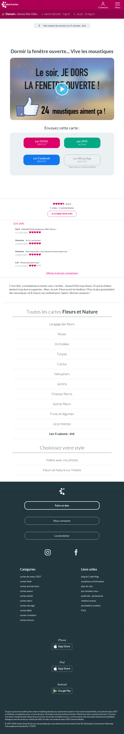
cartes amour (26, 591)
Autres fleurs (62, 404)
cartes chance (27, 620)
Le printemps (62, 424)
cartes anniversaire (29, 586)
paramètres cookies (90, 605)
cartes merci (26, 600)
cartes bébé (25, 610)
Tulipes (62, 354)
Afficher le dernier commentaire (62, 273)
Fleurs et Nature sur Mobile (62, 470)
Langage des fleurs (62, 324)
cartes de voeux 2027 (30, 576)
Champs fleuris (62, 394)
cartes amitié (26, 596)
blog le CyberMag (90, 576)
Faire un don (62, 505)
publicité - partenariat (92, 596)
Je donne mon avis (62, 214)
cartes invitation (28, 615)
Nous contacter (62, 520)
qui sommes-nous (89, 591)
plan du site (87, 586)
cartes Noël (25, 581)
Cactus (62, 364)
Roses (62, 334)
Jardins (62, 384)
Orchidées (62, 344)
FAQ (83, 610)
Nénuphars (62, 374)
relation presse (88, 600)
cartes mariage (27, 605)
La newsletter (61, 535)
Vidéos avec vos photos (62, 460)
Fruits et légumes (62, 414)
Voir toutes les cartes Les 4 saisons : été (64, 25)
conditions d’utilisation (92, 581)
